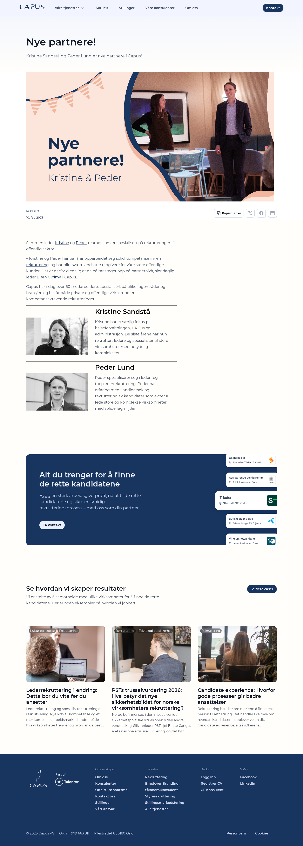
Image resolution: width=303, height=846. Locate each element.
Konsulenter (105, 783)
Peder (81, 243)
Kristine (62, 243)
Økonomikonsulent (161, 790)
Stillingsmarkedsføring (164, 803)
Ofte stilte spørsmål (112, 790)
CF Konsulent (212, 790)
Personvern (236, 833)
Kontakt (273, 8)
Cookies (262, 833)
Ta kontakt (52, 525)
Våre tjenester (67, 8)
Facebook (248, 777)
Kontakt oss (105, 796)
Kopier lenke (231, 213)
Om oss (191, 8)
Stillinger (127, 8)
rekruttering (37, 265)
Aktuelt (101, 8)
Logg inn (208, 777)
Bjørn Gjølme (49, 277)
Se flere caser (262, 589)
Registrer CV (211, 783)
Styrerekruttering (160, 796)
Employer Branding (162, 783)
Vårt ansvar (105, 809)
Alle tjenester (156, 809)
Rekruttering (156, 777)
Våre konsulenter (160, 8)
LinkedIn (247, 783)
